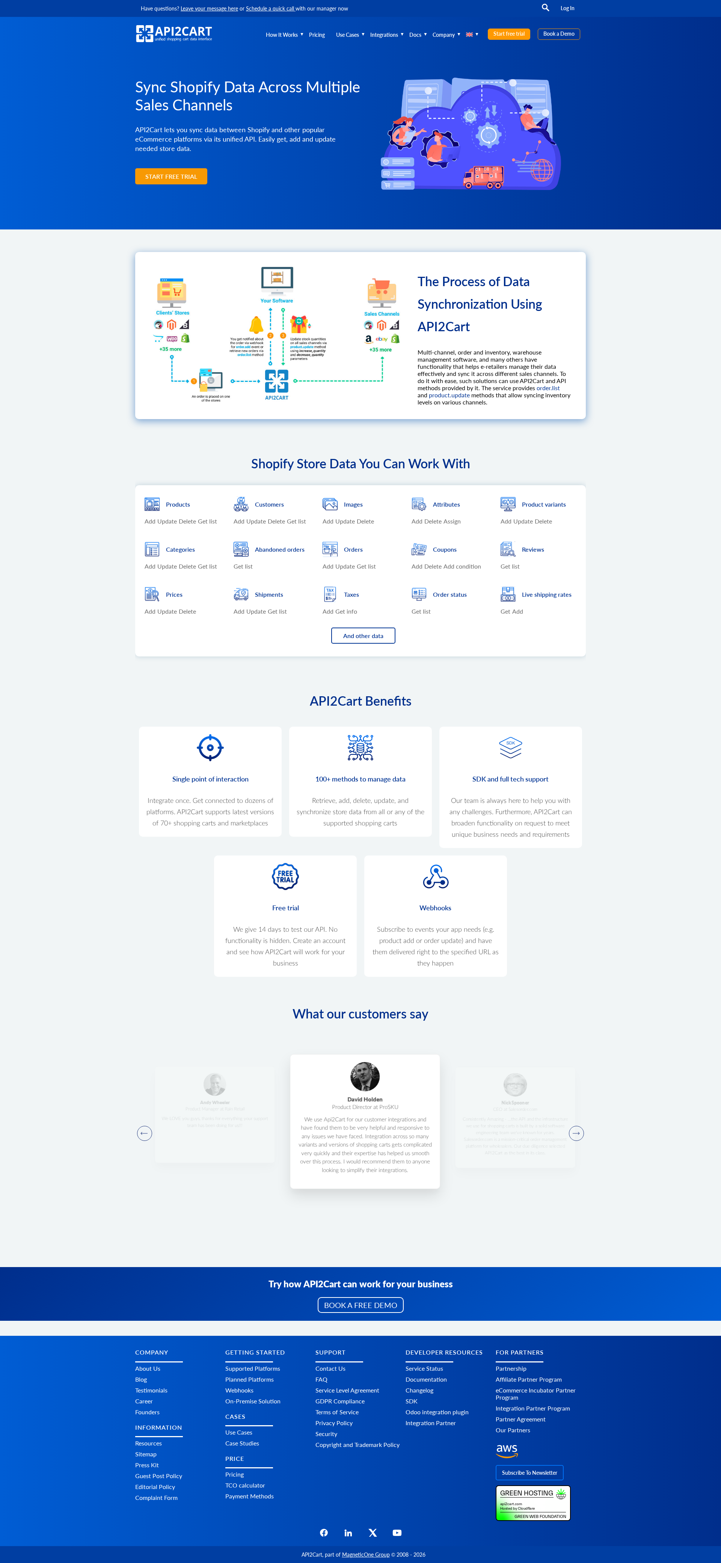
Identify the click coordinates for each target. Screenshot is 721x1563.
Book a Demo (559, 33)
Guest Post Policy (158, 1475)
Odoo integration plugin (437, 1411)
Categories (180, 549)
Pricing (317, 35)
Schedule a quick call (271, 8)
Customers (269, 504)
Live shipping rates (547, 594)
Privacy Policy (334, 1422)
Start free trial (509, 33)
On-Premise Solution (253, 1401)
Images (353, 504)
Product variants (544, 504)
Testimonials (151, 1390)
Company (444, 35)
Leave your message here (209, 8)
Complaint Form (156, 1497)
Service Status (424, 1368)
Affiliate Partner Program (529, 1379)
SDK (412, 1401)
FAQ (321, 1379)
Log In (568, 8)
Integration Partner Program (533, 1408)
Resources (148, 1443)
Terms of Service (337, 1411)
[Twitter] (372, 1535)
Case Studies (242, 1443)
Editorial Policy (155, 1486)
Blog (141, 1379)
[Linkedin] (348, 1535)
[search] (545, 11)
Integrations (384, 35)
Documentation (426, 1379)
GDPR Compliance (340, 1401)
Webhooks (239, 1390)
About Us (147, 1368)
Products (178, 504)
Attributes (446, 504)
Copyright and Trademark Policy (357, 1444)
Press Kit (147, 1464)
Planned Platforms (249, 1379)
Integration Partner (431, 1422)
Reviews (533, 549)
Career (144, 1401)
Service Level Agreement (347, 1390)
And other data (363, 635)
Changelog (419, 1390)
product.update (449, 394)
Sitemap (146, 1453)
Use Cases (347, 35)
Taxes (351, 594)
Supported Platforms (252, 1368)
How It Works (282, 35)
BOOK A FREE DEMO (360, 1305)
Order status (450, 594)
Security (326, 1433)
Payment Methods (249, 1496)
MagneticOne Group (366, 1554)
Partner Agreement (521, 1419)
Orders (353, 549)
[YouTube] (397, 1535)
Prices (174, 594)
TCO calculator (245, 1485)
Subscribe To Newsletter (529, 1472)
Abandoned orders (280, 549)
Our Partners (513, 1429)
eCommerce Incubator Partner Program (536, 1393)
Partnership (511, 1368)
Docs (415, 35)
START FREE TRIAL (171, 176)
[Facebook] (324, 1535)
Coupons (445, 549)
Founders (147, 1411)
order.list (548, 387)
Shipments (269, 594)
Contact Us (330, 1368)
